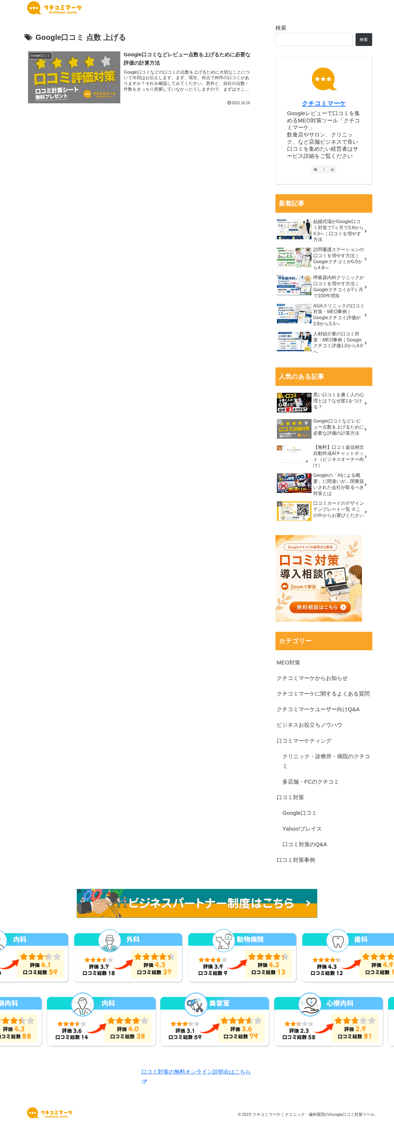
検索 (280, 28)
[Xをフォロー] (324, 169)
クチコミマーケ (324, 103)
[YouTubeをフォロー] (332, 169)
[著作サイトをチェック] (315, 169)
